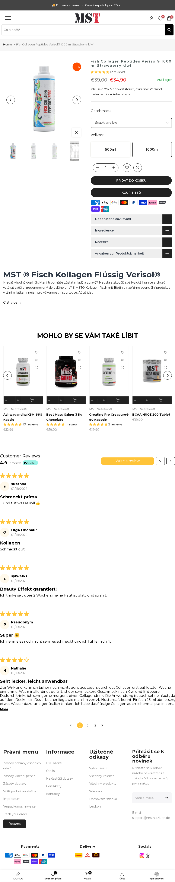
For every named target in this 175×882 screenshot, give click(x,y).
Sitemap (95, 791)
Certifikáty (53, 786)
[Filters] (160, 461)
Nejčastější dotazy (59, 778)
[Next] (77, 100)
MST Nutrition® (29, 409)
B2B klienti (54, 763)
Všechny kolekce (101, 776)
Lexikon (95, 806)
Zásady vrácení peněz (19, 776)
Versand (156, 89)
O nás (50, 771)
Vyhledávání (98, 768)
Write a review (127, 461)
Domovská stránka (103, 799)
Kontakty (53, 794)
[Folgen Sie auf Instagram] (142, 856)
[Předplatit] (166, 797)
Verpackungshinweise (19, 806)
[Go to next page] (103, 725)
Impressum (11, 799)
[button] (100, 72)
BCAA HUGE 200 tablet (79, 415)
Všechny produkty (102, 784)
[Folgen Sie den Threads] (147, 856)
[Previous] (10, 100)
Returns (14, 824)
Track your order (15, 814)
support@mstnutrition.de (151, 818)
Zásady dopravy (14, 784)
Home (7, 44)
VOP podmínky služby (19, 791)
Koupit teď (131, 193)
